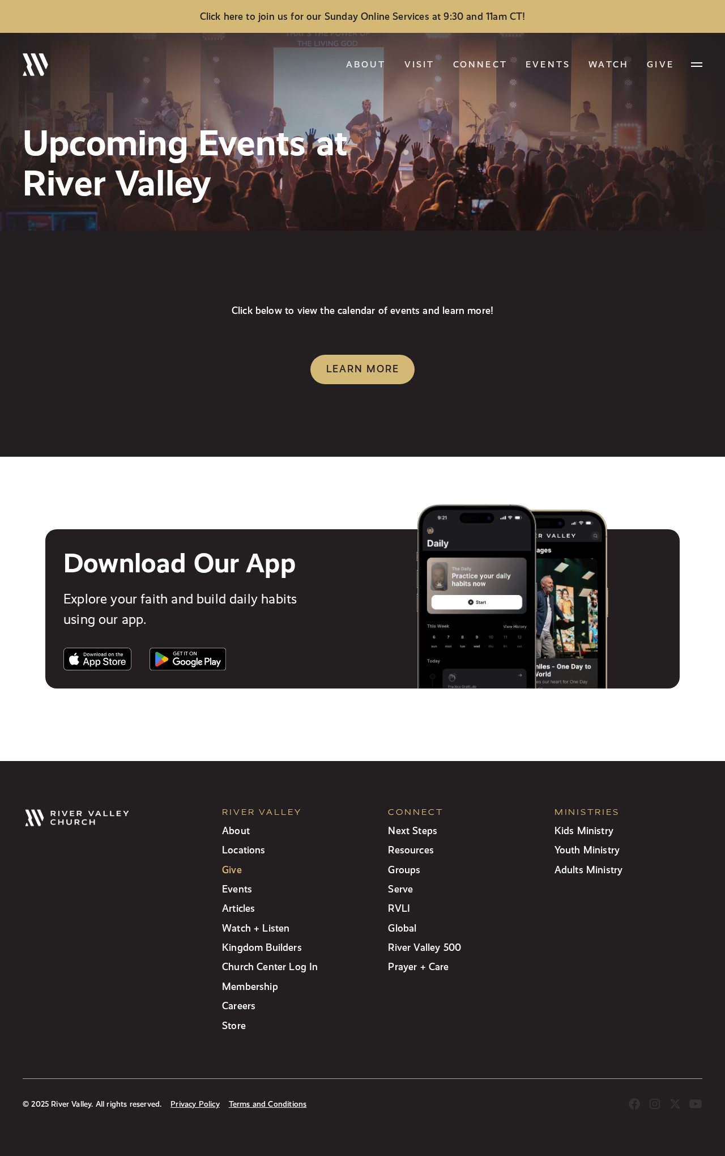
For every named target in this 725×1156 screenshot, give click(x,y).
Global (402, 928)
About (366, 64)
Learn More (362, 369)
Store (234, 1025)
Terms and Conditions (268, 1104)
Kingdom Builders (262, 947)
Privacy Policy (194, 1104)
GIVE (660, 64)
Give (232, 870)
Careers (238, 1006)
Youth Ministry (587, 850)
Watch (608, 64)
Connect (480, 64)
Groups (404, 870)
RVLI (399, 908)
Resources (411, 850)
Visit (419, 64)
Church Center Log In (270, 966)
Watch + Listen (255, 928)
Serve (400, 889)
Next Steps (412, 830)
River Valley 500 (424, 947)
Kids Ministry (584, 830)
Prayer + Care (418, 966)
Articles (238, 908)
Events (548, 64)
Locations (244, 850)
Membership (250, 986)
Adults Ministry (589, 870)
